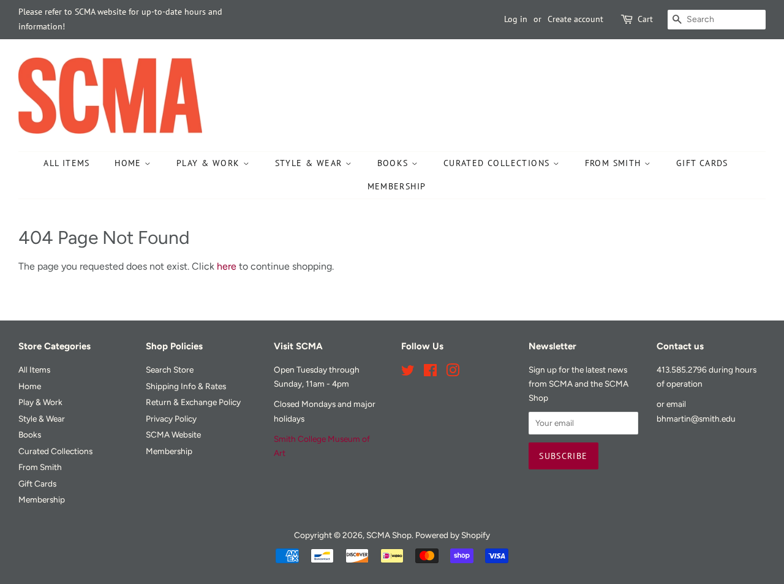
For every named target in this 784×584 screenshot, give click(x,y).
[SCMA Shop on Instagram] (452, 372)
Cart (645, 19)
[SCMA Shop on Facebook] (430, 372)
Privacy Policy (171, 418)
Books (394, 163)
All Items (66, 163)
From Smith (614, 163)
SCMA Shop (389, 535)
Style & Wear (310, 163)
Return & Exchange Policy (193, 402)
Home (130, 163)
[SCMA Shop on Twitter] (408, 372)
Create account (575, 19)
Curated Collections (498, 163)
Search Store (170, 369)
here (226, 266)
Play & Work (209, 163)
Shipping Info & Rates (186, 386)
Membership (397, 186)
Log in (515, 19)
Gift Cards (702, 163)
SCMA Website (173, 434)
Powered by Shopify (452, 535)
